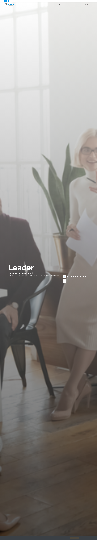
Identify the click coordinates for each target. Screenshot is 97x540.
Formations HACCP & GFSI (35, 4)
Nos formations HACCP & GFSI (76, 276)
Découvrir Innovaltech (73, 281)
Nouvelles (49, 4)
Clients (43, 4)
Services (27, 4)
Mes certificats (64, 4)
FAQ (59, 4)
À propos (54, 4)
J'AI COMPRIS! (75, 538)
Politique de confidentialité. (59, 538)
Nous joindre (71, 4)
